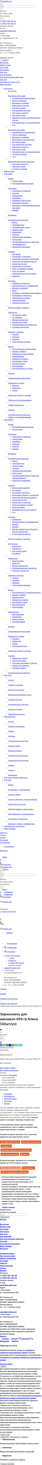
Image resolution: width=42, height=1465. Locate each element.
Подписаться (5, 1217)
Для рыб (3, 1241)
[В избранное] (2, 1037)
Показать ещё (5, 1434)
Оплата (7, 1104)
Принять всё (4, 1437)
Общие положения (8, 1258)
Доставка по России (10, 1154)
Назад (11, 958)
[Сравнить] (2, 1040)
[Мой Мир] (7, 1045)
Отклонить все (15, 1437)
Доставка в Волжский (31, 1142)
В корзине (13, 1075)
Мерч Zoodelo (6, 1246)
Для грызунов (5, 1236)
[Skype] (18, 1045)
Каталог (3, 1219)
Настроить (25, 1437)
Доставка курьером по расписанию (16, 1150)
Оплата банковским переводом (15, 1172)
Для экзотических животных (12, 1239)
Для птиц (4, 1234)
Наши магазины (6, 1266)
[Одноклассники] (4, 1045)
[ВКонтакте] (1, 1045)
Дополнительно (10, 1099)
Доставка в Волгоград (10, 1142)
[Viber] (12, 1045)
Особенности (9, 1096)
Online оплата (28, 1168)
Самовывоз (6, 1146)
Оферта (3, 1336)
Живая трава (5, 1227)
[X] (10, 1045)
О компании (9, 847)
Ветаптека (4, 1224)
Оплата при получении (10, 1168)
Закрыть (3, 1366)
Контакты (4, 1249)
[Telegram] (21, 1045)
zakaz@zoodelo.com (8, 31)
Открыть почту (6, 1364)
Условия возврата (7, 1253)
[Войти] (1, 916)
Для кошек (4, 1232)
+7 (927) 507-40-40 (8, 21)
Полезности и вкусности (10, 1244)
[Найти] (1, 18)
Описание (8, 1094)
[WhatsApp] (15, 1045)
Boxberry (24, 1154)
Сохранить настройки (7, 1464)
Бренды (3, 1271)
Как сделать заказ (7, 1256)
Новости (3, 1263)
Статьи (3, 1268)
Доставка (8, 1101)
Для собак (4, 1229)
